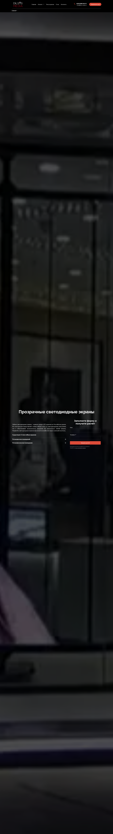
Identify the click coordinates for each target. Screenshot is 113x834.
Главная (14, 10)
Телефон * (73, 434)
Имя (71, 427)
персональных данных (80, 448)
